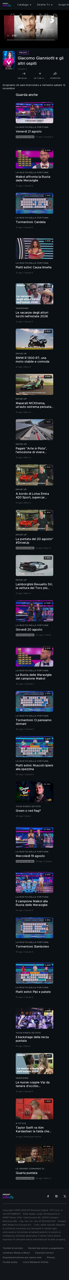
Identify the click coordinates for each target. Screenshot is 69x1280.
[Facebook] (48, 1196)
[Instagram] (56, 1196)
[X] (64, 1196)
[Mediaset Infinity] (7, 5)
